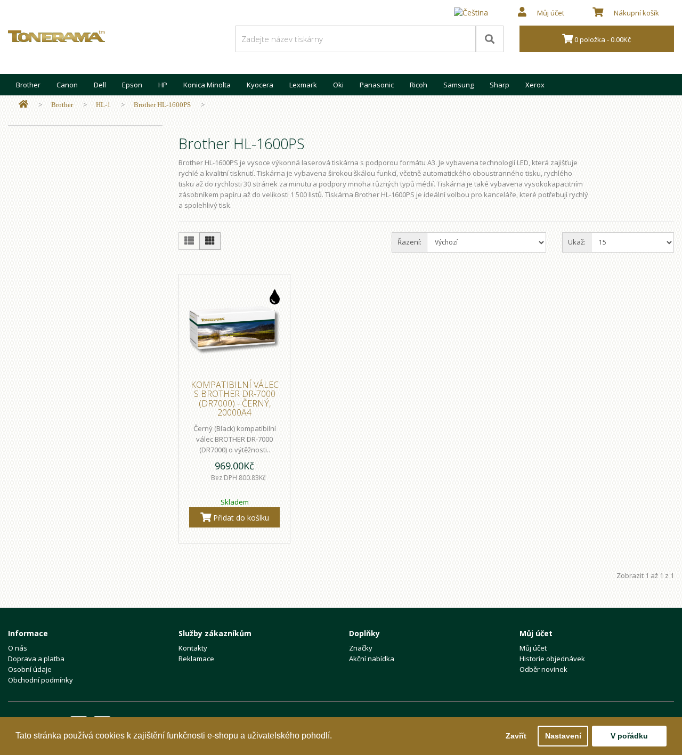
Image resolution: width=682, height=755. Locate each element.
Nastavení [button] (563, 736)
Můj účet (533, 648)
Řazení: (409, 242)
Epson (132, 85)
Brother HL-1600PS (162, 105)
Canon (67, 85)
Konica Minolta (207, 85)
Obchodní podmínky (40, 680)
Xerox (535, 85)
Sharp (499, 85)
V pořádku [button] (629, 736)
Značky (360, 648)
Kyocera (260, 85)
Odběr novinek (543, 669)
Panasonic (377, 85)
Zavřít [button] (516, 736)
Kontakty (192, 648)
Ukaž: (577, 242)
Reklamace (196, 658)
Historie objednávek (552, 658)
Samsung (458, 85)
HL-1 (103, 105)
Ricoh (418, 85)
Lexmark (303, 85)
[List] (189, 241)
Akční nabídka (371, 658)
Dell (100, 85)
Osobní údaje (30, 669)
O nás (17, 648)
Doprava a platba (36, 658)
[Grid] (210, 241)
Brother (28, 85)
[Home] (23, 105)
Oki (338, 85)
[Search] (490, 39)
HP (162, 85)
